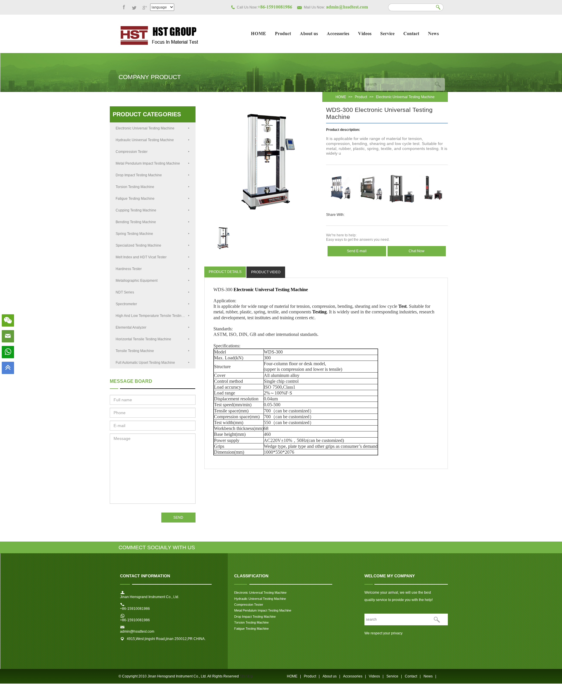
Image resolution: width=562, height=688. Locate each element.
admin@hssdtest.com (137, 631)
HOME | (294, 676)
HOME (258, 34)
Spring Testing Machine (134, 234)
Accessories (338, 34)
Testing (319, 311)
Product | (312, 676)
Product (283, 34)
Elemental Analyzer (131, 327)
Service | (394, 676)
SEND (178, 517)
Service (387, 34)
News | (430, 676)
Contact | (413, 676)
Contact (411, 34)
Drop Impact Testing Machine (139, 175)
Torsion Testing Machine (135, 187)
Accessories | (354, 676)
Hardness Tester (129, 269)
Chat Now (416, 251)
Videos (364, 34)
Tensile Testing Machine (135, 351)
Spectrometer (126, 304)
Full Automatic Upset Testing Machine (145, 363)
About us (309, 34)
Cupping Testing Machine (136, 210)
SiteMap (246, 676)
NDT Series (125, 292)
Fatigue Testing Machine (135, 199)
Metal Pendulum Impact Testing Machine (148, 163)
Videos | (376, 676)
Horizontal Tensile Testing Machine (143, 339)
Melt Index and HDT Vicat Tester (141, 257)
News (433, 34)
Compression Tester (132, 152)
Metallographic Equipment (136, 281)
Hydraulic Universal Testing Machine (145, 140)
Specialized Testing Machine (138, 245)
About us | (331, 676)
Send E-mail (356, 251)
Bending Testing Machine (136, 222)
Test (402, 306)
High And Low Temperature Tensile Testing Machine (156, 316)
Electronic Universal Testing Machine (405, 97)
